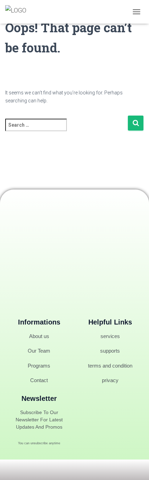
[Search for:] (66, 130)
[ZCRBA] (18, 11)
